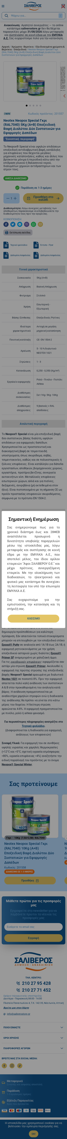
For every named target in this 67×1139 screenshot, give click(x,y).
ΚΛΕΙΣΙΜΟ (33, 618)
